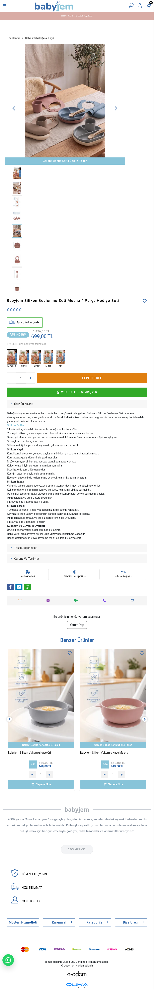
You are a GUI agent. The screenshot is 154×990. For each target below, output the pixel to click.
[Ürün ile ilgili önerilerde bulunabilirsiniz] (133, 600)
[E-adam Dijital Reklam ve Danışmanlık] (77, 974)
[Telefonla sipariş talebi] (105, 600)
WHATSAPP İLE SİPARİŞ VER (79, 392)
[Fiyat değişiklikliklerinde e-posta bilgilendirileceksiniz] (77, 600)
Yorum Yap (77, 625)
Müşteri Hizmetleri (23, 922)
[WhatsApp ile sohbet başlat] (8, 960)
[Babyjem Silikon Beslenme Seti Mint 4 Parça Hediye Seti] (48, 356)
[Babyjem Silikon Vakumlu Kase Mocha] (113, 698)
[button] (14, 108)
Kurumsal (59, 922)
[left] (9, 719)
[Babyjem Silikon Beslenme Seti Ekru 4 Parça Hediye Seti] (24, 356)
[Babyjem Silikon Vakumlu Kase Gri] (41, 698)
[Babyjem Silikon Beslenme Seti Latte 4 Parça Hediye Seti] (36, 356)
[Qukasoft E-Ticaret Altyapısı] (77, 985)
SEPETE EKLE (92, 378)
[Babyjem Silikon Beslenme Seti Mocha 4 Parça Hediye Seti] (12, 356)
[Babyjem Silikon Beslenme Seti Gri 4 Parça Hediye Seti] (61, 356)
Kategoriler (95, 922)
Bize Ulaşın (131, 922)
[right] (144, 719)
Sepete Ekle (43, 784)
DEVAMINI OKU (77, 849)
